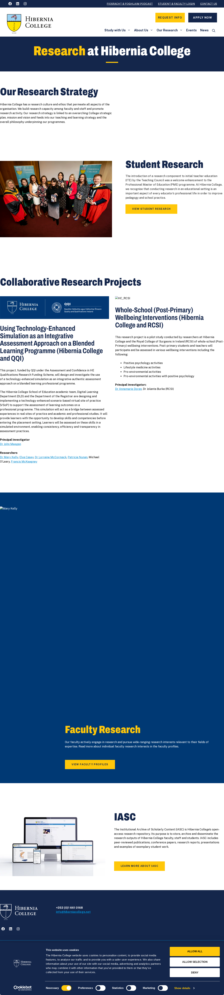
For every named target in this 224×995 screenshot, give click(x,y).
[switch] (101, 988)
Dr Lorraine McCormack (50, 457)
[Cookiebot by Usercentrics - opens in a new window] (22, 988)
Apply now (202, 17)
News (204, 30)
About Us (141, 30)
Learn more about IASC (139, 866)
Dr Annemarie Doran (128, 389)
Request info (170, 17)
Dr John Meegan (10, 444)
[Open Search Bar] (213, 31)
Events (191, 30)
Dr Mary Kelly (9, 457)
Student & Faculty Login (176, 3)
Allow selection (195, 961)
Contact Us (208, 3)
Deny (194, 972)
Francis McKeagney (24, 461)
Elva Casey (26, 457)
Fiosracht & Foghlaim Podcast (130, 3)
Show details (182, 988)
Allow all (194, 951)
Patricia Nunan (78, 457)
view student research (151, 208)
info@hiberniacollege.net (73, 912)
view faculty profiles (90, 764)
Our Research (167, 30)
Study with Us (115, 30)
